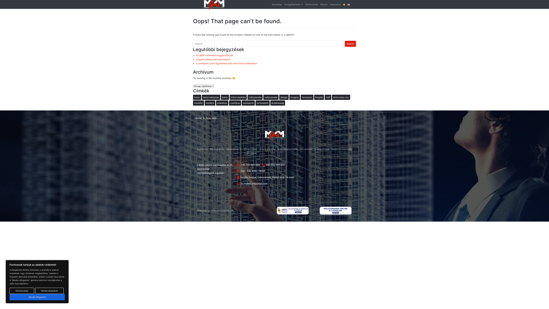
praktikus (222, 103)
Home (198, 118)
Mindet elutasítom (49, 291)
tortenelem (262, 103)
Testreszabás (21, 291)
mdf (328, 97)
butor (197, 97)
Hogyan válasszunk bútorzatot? (213, 59)
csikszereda (255, 97)
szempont (248, 103)
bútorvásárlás (238, 97)
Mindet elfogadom (37, 297)
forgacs (295, 97)
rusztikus (235, 103)
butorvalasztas (211, 97)
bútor (225, 97)
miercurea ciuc (341, 97)
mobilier (198, 103)
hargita (319, 97)
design (284, 97)
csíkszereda (270, 97)
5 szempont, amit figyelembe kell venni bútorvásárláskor (226, 63)
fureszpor (307, 97)
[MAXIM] (214, 4)
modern (210, 103)
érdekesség (277, 103)
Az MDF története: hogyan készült (214, 55)
